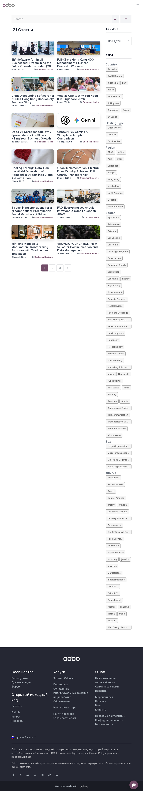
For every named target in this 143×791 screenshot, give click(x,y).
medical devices (116, 579)
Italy (124, 83)
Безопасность (104, 724)
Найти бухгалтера (64, 707)
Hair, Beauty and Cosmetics (119, 319)
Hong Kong (113, 179)
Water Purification (117, 428)
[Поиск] (115, 19)
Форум (16, 686)
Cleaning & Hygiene (118, 251)
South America (115, 206)
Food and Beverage (118, 312)
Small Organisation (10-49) (119, 466)
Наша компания (105, 678)
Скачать (17, 706)
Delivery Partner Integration (119, 518)
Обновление (61, 688)
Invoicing (112, 559)
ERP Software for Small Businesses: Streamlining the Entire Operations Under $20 (31, 63)
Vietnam (112, 620)
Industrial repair (116, 353)
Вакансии (101, 690)
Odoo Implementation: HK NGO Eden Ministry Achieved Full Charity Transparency (78, 171)
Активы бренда (105, 682)
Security (112, 394)
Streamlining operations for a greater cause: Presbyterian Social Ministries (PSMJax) (32, 211)
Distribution (113, 272)
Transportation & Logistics (119, 421)
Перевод (17, 720)
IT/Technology (115, 346)
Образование (61, 701)
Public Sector (114, 381)
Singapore (113, 110)
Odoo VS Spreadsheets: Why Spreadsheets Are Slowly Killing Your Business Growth (31, 135)
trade (122, 613)
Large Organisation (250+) (119, 446)
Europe (111, 172)
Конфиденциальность (109, 720)
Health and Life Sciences (119, 326)
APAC (111, 152)
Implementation (116, 552)
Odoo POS (113, 593)
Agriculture (113, 217)
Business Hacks (45, 69)
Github (16, 712)
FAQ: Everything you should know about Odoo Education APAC (76, 211)
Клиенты (100, 709)
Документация (21, 682)
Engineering (114, 285)
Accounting (113, 477)
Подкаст (100, 701)
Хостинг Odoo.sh (63, 678)
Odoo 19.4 (113, 586)
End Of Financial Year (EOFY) (119, 532)
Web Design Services (119, 627)
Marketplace (114, 573)
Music (111, 374)
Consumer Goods (117, 265)
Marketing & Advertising (119, 367)
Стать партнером (64, 717)
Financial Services (117, 299)
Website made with (67, 786)
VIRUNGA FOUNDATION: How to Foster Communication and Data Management (77, 247)
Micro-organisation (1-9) (119, 453)
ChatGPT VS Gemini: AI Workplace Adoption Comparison (72, 135)
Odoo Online (114, 127)
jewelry (125, 559)
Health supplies (116, 333)
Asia (110, 159)
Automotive (114, 224)
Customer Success (117, 511)
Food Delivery (115, 539)
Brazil (119, 159)
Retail (126, 387)
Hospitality (113, 340)
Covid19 (123, 504)
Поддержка (60, 684)
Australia (112, 69)
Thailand (124, 607)
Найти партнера (63, 713)
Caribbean (113, 165)
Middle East (114, 186)
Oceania (112, 199)
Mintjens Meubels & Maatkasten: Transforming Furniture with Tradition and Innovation (31, 249)
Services (112, 401)
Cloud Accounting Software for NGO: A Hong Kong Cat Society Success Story (33, 99)
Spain (126, 110)
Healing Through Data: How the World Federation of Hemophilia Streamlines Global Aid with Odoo (32, 173)
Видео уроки (20, 678)
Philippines (113, 103)
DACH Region (115, 76)
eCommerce (114, 435)
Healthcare (113, 545)
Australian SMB (115, 484)
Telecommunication (118, 415)
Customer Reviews (89, 69)
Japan (111, 89)
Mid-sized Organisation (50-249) (119, 459)
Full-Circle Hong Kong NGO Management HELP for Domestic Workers (75, 63)
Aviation (112, 231)
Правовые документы (109, 715)
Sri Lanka (112, 117)
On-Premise (114, 141)
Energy (126, 278)
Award (111, 491)
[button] (138, 5)
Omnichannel (114, 600)
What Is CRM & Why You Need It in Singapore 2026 (77, 97)
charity (111, 504)
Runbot (16, 716)
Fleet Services (115, 306)
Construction (114, 258)
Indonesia (113, 83)
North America (115, 193)
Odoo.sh (112, 134)
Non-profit (123, 374)
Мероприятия (104, 697)
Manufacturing (115, 360)
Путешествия (92, 217)
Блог (98, 705)
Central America (116, 498)
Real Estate (113, 387)
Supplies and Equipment (119, 408)
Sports (124, 401)
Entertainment (115, 292)
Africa (121, 152)
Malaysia (112, 566)
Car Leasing (114, 238)
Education (113, 278)
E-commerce (114, 525)
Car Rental (113, 244)
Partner (111, 607)
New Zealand (114, 96)
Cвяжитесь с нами (107, 686)
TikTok (111, 613)
